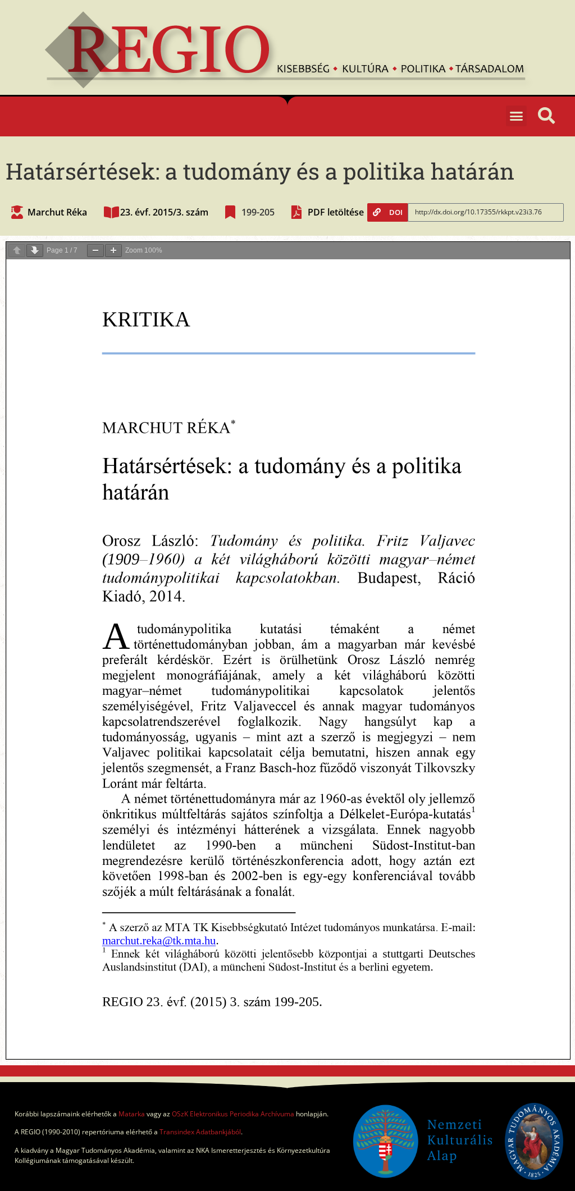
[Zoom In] (113, 250)
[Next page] (34, 250)
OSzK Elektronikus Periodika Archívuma (233, 1114)
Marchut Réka (57, 212)
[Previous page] (16, 250)
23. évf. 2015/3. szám (164, 212)
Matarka (131, 1114)
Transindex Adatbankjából (200, 1132)
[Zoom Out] (95, 250)
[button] (516, 116)
